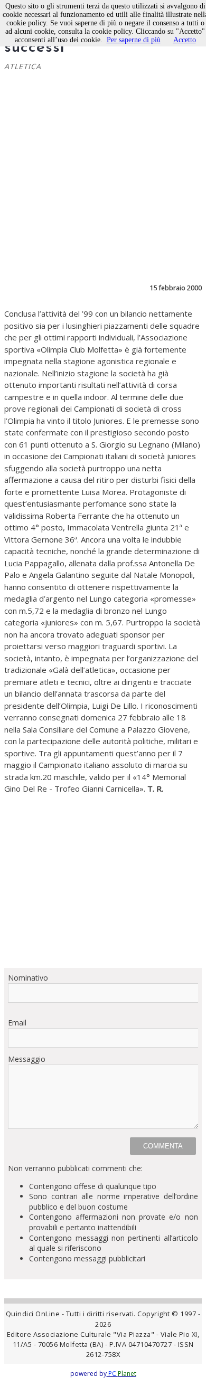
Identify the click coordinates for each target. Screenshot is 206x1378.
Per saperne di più (134, 40)
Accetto (184, 40)
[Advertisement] (103, 877)
